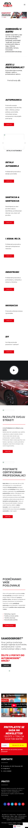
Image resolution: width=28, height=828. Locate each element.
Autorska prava (12, 824)
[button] (24, 4)
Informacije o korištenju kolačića (8, 822)
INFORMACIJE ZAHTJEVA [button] (9, 625)
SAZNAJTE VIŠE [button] (9, 124)
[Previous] (3, 146)
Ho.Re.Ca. (14, 151)
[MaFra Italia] (8, 4)
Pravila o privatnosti (22, 822)
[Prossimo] (25, 146)
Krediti (18, 824)
